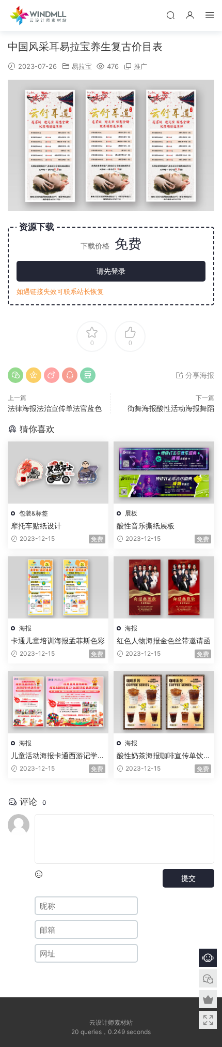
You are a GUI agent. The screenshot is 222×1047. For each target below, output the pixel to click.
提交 (188, 878)
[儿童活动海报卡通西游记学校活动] (58, 702)
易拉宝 (82, 66)
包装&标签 (33, 513)
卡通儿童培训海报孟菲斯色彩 (58, 640)
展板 (131, 513)
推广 (140, 66)
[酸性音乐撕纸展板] (164, 472)
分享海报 (198, 375)
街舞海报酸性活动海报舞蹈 (171, 408)
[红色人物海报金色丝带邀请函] (164, 587)
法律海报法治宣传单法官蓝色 (55, 408)
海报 (25, 628)
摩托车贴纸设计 (36, 525)
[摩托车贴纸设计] (58, 472)
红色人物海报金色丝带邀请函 (164, 640)
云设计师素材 (39, 15)
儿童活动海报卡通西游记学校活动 (58, 756)
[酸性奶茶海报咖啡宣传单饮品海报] (164, 702)
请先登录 (111, 271)
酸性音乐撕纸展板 (146, 525)
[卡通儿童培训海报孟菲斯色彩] (58, 587)
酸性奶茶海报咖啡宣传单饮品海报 (164, 756)
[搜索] (170, 15)
